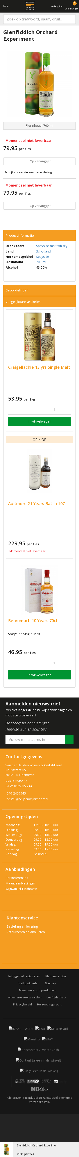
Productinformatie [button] (19, 235)
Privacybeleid (22, 1004)
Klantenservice (55, 976)
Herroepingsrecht (49, 1004)
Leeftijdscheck (56, 997)
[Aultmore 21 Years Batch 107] (39, 471)
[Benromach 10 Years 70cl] (39, 590)
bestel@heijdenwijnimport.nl (27, 799)
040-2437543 (16, 793)
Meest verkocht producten (37, 990)
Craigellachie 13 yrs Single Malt (39, 367)
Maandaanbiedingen (20, 883)
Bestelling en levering (21, 926)
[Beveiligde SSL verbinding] (33, 1081)
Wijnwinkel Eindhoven (21, 889)
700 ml (41, 262)
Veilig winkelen (29, 983)
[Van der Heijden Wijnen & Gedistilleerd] (30, 6)
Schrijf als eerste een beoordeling (28, 172)
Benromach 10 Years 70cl (32, 620)
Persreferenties (16, 878)
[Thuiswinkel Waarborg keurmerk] (61, 1081)
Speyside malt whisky (51, 246)
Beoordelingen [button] (16, 290)
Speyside (42, 256)
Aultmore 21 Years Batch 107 (36, 503)
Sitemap (50, 983)
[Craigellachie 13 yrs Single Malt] (39, 336)
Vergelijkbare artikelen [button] (23, 301)
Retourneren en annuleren (25, 932)
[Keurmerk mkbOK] (46, 1081)
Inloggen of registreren (24, 976)
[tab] (39, 235)
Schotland (43, 251)
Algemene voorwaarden (24, 997)
